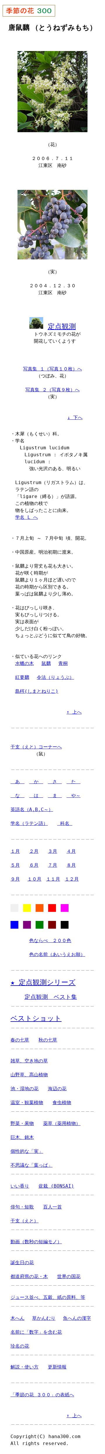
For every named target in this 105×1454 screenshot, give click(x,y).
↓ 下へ (75, 417)
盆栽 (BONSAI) (56, 1186)
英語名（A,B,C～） (31, 809)
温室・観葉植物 (26, 1102)
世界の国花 (68, 1276)
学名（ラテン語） (29, 823)
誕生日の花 (22, 1262)
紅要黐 (22, 677)
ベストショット (36, 1018)
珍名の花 (19, 1346)
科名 (64, 823)
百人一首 (52, 1207)
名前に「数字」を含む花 (36, 1332)
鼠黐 (46, 663)
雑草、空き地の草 (29, 1061)
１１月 (53, 879)
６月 (33, 865)
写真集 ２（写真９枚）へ (52, 389)
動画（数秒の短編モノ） (36, 1241)
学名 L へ (26, 517)
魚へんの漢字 (77, 1318)
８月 (71, 865)
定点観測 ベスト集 (50, 997)
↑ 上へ (74, 712)
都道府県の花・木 (29, 1276)
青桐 (63, 663)
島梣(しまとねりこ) (36, 691)
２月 (33, 851)
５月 (15, 865)
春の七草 (19, 1040)
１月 (15, 851)
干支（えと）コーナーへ (36, 747)
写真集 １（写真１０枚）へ (52, 369)
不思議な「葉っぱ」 (31, 1165)
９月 (15, 879)
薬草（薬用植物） (61, 1123)
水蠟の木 (24, 663)
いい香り (19, 1186)
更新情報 (57, 1367)
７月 (52, 865)
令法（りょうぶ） (55, 677)
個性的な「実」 (26, 1151)
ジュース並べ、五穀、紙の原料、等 (47, 1297)
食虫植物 (61, 1102)
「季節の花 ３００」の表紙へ (42, 1394)
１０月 (34, 879)
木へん (17, 1318)
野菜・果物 (22, 1123)
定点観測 (62, 326)
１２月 (72, 879)
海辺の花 (57, 1088)
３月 (52, 851)
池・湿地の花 (24, 1088)
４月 (71, 851)
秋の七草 (47, 1040)
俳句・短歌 (22, 1207)
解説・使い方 (24, 1367)
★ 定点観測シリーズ (43, 982)
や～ (73, 795)
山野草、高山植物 (29, 1074)
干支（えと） (24, 1221)
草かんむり (43, 1318)
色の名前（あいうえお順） (57, 954)
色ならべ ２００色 (50, 940)
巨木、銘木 (22, 1137)
